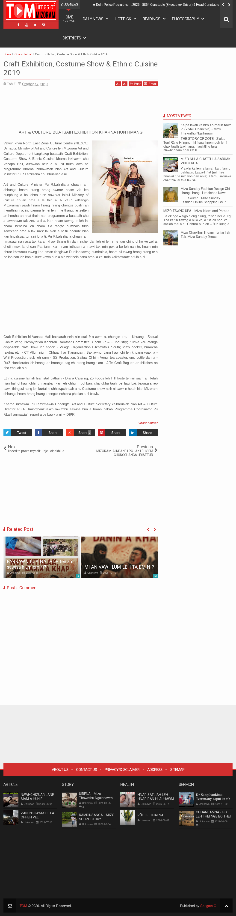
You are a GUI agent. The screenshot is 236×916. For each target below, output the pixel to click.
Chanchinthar (148, 422)
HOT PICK (123, 18)
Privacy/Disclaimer (122, 769)
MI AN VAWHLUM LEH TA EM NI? (119, 567)
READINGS (151, 18)
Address (154, 769)
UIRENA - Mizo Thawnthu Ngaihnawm (96, 796)
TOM (23, 905)
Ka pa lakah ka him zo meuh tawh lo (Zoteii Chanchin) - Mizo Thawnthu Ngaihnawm (206, 129)
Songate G (208, 905)
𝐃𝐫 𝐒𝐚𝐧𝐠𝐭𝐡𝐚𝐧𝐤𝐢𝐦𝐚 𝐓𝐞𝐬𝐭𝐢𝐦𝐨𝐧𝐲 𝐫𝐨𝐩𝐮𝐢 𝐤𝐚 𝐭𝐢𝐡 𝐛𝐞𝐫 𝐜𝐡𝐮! (213, 799)
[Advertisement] (80, 109)
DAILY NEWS (93, 18)
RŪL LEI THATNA (150, 815)
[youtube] (26, 25)
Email (152, 83)
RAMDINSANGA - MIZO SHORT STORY (96, 817)
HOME (68, 18)
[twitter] (35, 25)
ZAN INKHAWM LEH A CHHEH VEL (37, 815)
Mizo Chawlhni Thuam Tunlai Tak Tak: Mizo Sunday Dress (205, 234)
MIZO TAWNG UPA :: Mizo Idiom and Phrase (196, 211)
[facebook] (18, 25)
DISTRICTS (72, 38)
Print (137, 83)
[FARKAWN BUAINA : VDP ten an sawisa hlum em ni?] (41, 557)
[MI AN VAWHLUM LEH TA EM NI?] (119, 557)
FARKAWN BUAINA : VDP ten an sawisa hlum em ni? (39, 564)
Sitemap (177, 769)
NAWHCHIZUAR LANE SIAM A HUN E (37, 797)
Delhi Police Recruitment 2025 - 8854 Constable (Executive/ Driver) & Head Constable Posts (162, 4)
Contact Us (86, 769)
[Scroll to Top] (226, 905)
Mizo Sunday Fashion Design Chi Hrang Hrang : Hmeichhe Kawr (205, 191)
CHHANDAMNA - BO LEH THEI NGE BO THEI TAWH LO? (213, 816)
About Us (60, 769)
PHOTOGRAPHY (185, 18)
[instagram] (43, 25)
